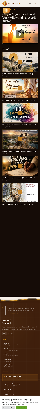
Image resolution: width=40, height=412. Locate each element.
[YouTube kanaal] (4, 333)
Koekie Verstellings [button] (8, 407)
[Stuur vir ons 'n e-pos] (12, 333)
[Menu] (30, 3)
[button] (6, 12)
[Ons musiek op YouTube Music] (8, 333)
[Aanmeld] (36, 3)
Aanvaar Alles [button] (21, 407)
